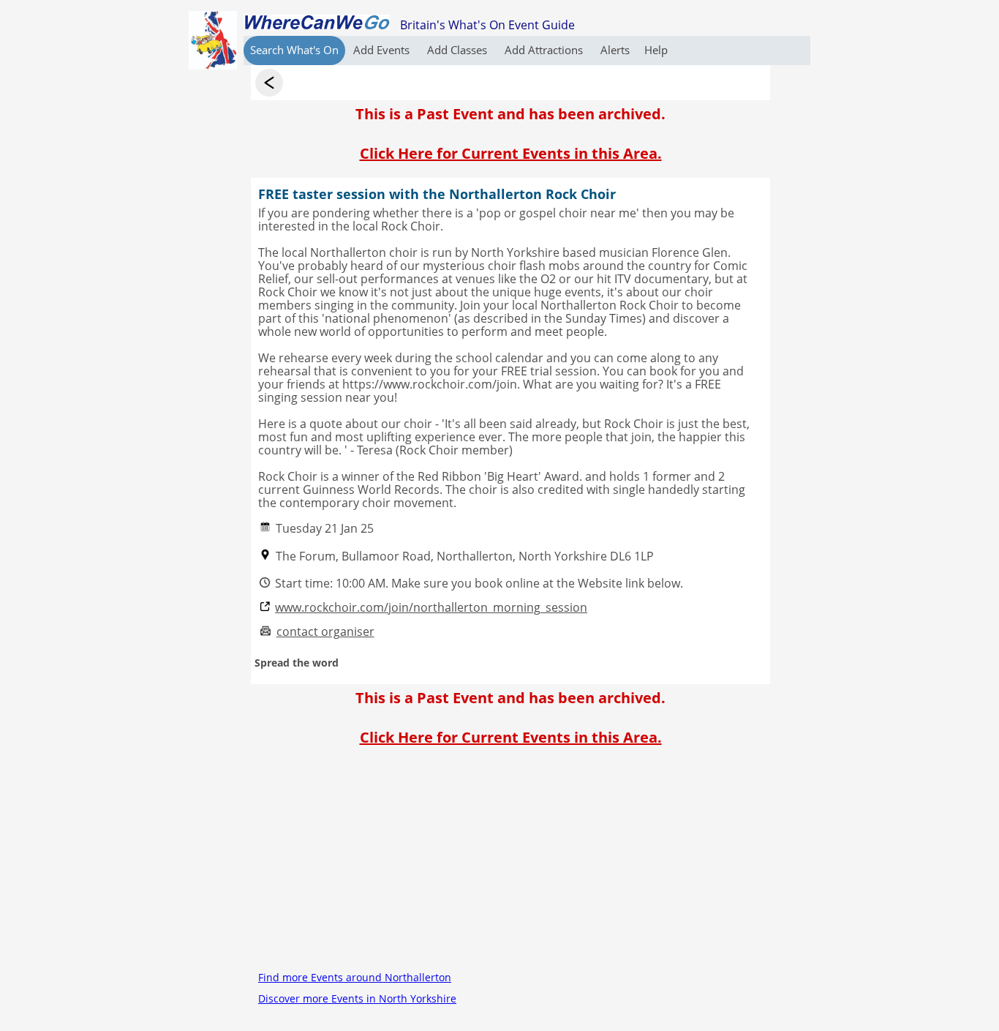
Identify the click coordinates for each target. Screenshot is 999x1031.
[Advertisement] (510, 864)
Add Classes (458, 49)
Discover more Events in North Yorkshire (357, 998)
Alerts (615, 49)
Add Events (382, 49)
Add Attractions (545, 49)
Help (656, 49)
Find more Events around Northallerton (354, 977)
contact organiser (325, 632)
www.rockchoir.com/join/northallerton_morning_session (431, 607)
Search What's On (294, 49)
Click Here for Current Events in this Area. (511, 153)
